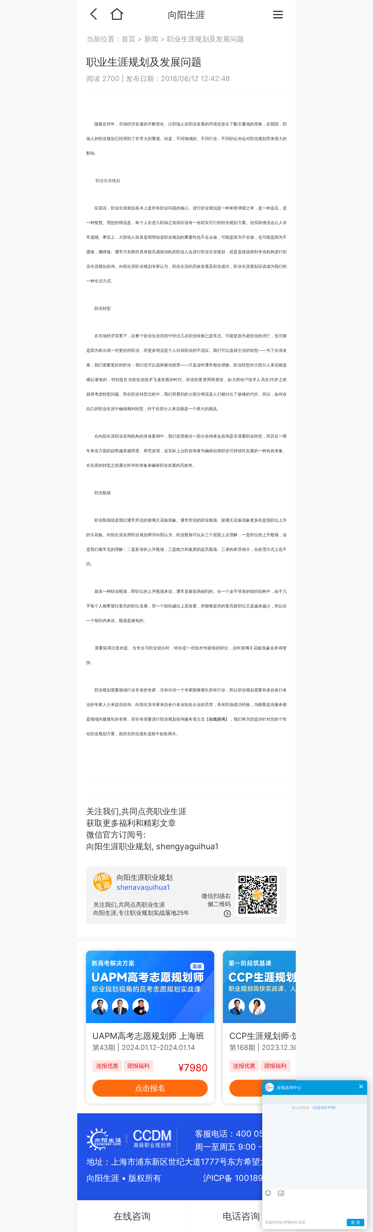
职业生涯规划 (108, 180)
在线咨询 (217, 719)
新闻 (151, 39)
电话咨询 (241, 1216)
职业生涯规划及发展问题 (205, 39)
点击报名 (150, 1088)
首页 (130, 39)
